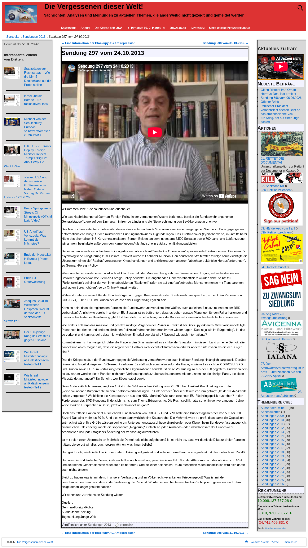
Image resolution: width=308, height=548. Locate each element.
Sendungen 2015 (272, 440)
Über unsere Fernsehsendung (229, 28)
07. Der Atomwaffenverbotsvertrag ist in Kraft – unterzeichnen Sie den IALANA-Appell (282, 369)
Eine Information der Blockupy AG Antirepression (98, 43)
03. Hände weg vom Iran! (278, 228)
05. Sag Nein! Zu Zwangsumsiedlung (274, 316)
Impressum (197, 28)
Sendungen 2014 (272, 436)
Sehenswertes (270, 412)
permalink (126, 524)
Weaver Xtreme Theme (265, 542)
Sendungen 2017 (272, 448)
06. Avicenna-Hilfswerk (276, 339)
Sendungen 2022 (272, 468)
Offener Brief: (270, 101)
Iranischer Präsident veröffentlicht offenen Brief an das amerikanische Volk (280, 110)
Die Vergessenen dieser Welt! (93, 6)
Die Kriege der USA (108, 28)
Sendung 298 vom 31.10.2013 (225, 43)
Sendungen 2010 (272, 420)
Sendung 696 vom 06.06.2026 (281, 97)
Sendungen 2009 (272, 416)
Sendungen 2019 (272, 456)
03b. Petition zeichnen (276, 232)
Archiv (85, 28)
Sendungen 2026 (272, 484)
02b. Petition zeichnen (276, 190)
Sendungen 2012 (272, 428)
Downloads (178, 28)
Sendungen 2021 (272, 464)
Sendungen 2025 (272, 480)
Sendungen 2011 (272, 424)
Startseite (68, 28)
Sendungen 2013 (33, 36)
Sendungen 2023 (272, 472)
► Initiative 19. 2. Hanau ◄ (146, 28)
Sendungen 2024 (272, 476)
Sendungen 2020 (272, 460)
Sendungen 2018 (272, 452)
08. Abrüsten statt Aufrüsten (281, 393)
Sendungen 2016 (272, 444)
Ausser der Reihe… (274, 408)
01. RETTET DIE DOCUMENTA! (272, 160)
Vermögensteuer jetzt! (275, 528)
